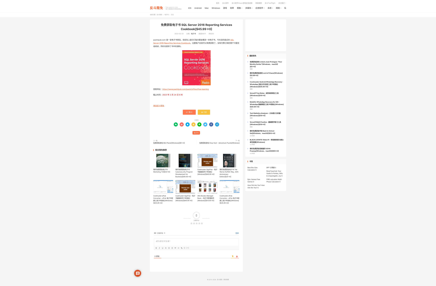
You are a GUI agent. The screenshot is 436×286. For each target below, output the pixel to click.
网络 (278, 8)
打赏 (204, 112)
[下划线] (162, 248)
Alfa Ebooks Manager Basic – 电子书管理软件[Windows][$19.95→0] (205, 198)
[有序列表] (169, 248)
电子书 (167, 15)
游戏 (225, 8)
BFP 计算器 (270, 167)
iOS (189, 8)
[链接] (181, 248)
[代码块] (178, 248)
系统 (269, 8)
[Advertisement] (265, 35)
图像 (239, 8)
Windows (216, 8)
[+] (188, 248)
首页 (217, 3)
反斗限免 (156, 8)
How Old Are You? (254, 185)
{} (184, 248)
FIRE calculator (271, 179)
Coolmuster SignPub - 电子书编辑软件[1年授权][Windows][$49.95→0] (207, 171)
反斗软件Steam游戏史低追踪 (242, 3)
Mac (207, 8)
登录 (237, 233)
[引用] (175, 248)
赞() (189, 112)
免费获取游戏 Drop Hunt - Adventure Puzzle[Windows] (219, 143)
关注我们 (281, 3)
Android (198, 8)
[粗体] (156, 248)
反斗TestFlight (270, 3)
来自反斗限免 (158, 106)
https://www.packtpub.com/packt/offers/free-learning (185, 89)
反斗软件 (225, 3)
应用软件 (259, 8)
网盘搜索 (258, 3)
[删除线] (165, 248)
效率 (232, 8)
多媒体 (248, 8)
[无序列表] (172, 248)
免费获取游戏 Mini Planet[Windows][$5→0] (169, 143)
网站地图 (226, 279)
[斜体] (159, 248)
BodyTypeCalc (271, 171)
